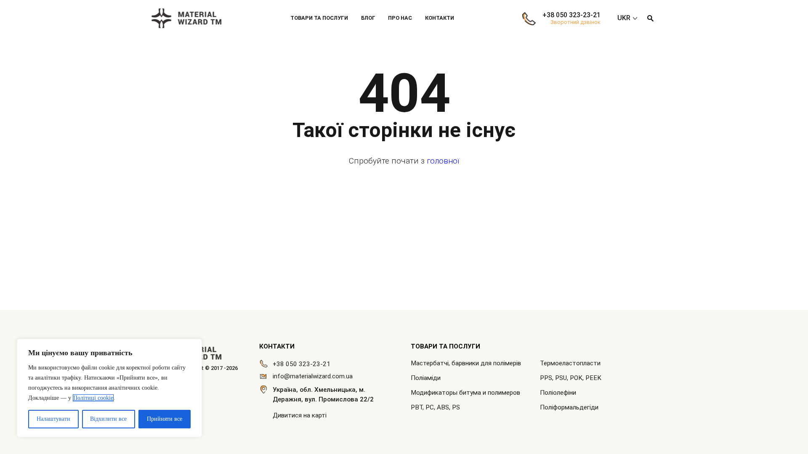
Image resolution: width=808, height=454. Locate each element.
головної (443, 161)
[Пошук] (650, 18)
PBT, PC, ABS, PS (435, 407)
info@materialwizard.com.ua (313, 376)
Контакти (439, 18)
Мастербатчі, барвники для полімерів (466, 363)
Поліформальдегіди (569, 407)
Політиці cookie (93, 398)
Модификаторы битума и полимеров (465, 392)
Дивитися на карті (300, 415)
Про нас (400, 18)
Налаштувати (53, 419)
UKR (623, 18)
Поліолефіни (558, 392)
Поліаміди (426, 378)
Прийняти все (164, 419)
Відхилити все (108, 419)
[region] (109, 388)
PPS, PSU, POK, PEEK (570, 378)
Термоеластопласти (570, 363)
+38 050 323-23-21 (571, 15)
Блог (368, 18)
